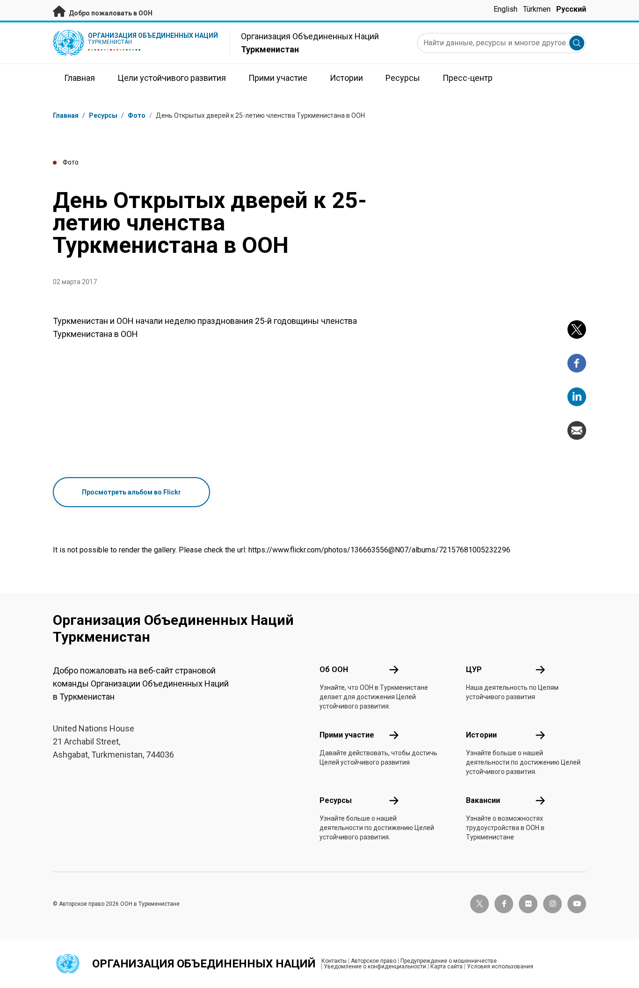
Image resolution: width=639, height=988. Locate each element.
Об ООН (334, 669)
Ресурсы (336, 800)
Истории (481, 734)
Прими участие (347, 734)
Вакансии (483, 800)
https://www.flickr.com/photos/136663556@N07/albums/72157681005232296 (379, 549)
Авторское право (373, 961)
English (505, 9)
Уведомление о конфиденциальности (375, 966)
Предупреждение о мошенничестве (448, 961)
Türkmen (537, 9)
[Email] (576, 430)
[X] (576, 329)
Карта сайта (446, 966)
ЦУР (474, 669)
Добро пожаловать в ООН (109, 13)
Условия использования (500, 966)
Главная (66, 115)
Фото (136, 115)
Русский (571, 9)
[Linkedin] (576, 396)
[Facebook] (576, 363)
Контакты (334, 961)
